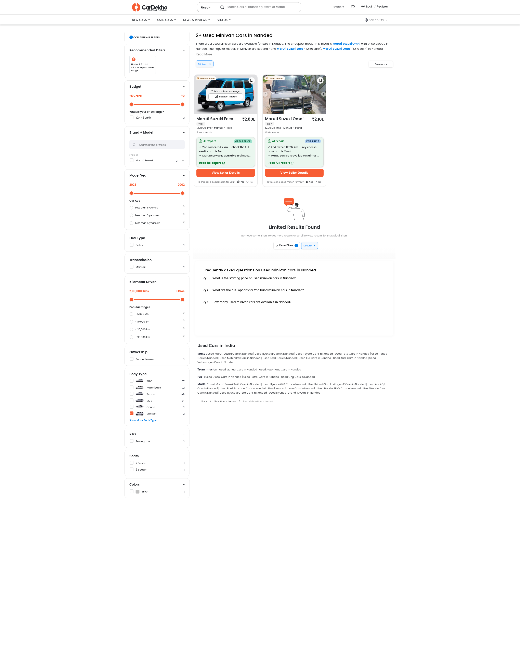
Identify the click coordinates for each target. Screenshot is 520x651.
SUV (149, 381)
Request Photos (228, 97)
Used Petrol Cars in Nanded (261, 377)
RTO (132, 434)
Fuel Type (137, 238)
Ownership (138, 352)
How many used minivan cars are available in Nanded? (247, 302)
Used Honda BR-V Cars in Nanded (339, 388)
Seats (134, 456)
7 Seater (141, 463)
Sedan (150, 394)
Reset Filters (288, 245)
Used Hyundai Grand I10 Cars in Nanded (295, 393)
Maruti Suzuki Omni (346, 43)
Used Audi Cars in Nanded (350, 358)
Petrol (139, 245)
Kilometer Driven (143, 282)
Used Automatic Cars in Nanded (280, 369)
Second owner (145, 359)
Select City (376, 20)
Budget (135, 86)
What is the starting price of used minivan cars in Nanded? (250, 278)
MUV (149, 400)
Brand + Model (141, 132)
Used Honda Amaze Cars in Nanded (291, 388)
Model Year (138, 175)
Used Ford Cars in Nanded (280, 358)
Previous (265, 94)
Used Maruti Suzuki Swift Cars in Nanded (234, 384)
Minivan (151, 413)
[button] (225, 152)
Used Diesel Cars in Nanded (223, 377)
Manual (140, 267)
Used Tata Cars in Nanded (352, 354)
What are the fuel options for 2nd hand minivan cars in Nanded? (254, 290)
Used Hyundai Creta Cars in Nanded (243, 393)
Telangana (143, 441)
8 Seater (141, 470)
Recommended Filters (147, 50)
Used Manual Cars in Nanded (238, 369)
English (337, 7)
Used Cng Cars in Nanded (298, 377)
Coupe (150, 407)
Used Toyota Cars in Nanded (314, 354)
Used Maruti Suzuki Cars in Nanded (230, 354)
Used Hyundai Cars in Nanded (274, 354)
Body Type (138, 374)
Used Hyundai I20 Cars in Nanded (284, 384)
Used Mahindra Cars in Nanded (240, 358)
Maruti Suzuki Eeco (290, 49)
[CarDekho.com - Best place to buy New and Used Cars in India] (149, 7)
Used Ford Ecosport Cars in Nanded (243, 388)
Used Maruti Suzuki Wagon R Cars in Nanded (337, 384)
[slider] (131, 104)
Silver (145, 491)
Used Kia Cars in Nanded (315, 358)
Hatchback (153, 387)
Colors (134, 484)
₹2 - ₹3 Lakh (143, 118)
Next (323, 94)
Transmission (140, 260)
